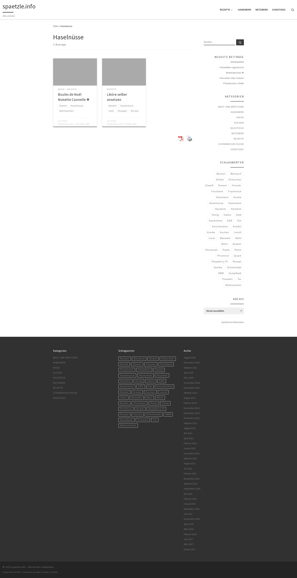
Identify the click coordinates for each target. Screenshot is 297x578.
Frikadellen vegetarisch (232, 67)
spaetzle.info (18, 567)
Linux (212, 238)
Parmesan (211, 249)
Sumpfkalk (235, 273)
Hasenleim (234, 203)
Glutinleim (222, 197)
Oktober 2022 (190, 423)
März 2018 (189, 529)
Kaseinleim (216, 220)
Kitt (239, 220)
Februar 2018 (190, 534)
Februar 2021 (190, 473)
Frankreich (234, 191)
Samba (218, 267)
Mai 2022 (188, 433)
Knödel (237, 226)
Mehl (238, 238)
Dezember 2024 (192, 382)
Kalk (238, 214)
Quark (237, 255)
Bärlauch (235, 173)
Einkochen (235, 179)
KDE (230, 220)
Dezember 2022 (192, 413)
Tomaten (227, 279)
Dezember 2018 (192, 519)
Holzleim (236, 209)
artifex (64, 121)
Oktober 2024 (190, 392)
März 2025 (189, 377)
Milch (224, 244)
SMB (221, 273)
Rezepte (239, 138)
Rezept (237, 261)
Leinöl (237, 232)
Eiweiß (209, 185)
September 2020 (192, 488)
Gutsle (237, 197)
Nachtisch (237, 128)
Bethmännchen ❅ (235, 72)
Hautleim (220, 209)
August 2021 (189, 463)
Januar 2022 (190, 448)
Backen (221, 173)
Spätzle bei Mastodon (232, 322)
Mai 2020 (188, 493)
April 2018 (188, 524)
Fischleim (217, 191)
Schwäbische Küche (231, 144)
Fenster (236, 185)
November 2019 (192, 509)
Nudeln (237, 244)
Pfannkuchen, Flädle (233, 83)
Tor (239, 279)
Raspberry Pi (220, 261)
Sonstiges (237, 149)
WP (19, 572)
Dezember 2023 (192, 408)
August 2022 (189, 428)
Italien (227, 214)
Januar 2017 (190, 549)
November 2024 (192, 387)
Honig (215, 214)
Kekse (240, 117)
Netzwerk (238, 133)
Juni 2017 (188, 539)
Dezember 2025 (192, 362)
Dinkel (220, 179)
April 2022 (188, 438)
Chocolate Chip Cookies (231, 78)
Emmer (222, 185)
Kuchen (239, 122)
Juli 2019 (188, 514)
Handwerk (237, 112)
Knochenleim (220, 226)
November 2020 (192, 478)
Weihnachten (233, 285)
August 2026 (189, 357)
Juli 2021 (188, 468)
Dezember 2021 (192, 453)
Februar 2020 (190, 498)
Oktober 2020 (190, 483)
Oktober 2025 (190, 367)
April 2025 (188, 372)
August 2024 (189, 398)
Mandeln (225, 238)
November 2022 (192, 418)
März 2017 (189, 544)
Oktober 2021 (190, 458)
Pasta (226, 249)
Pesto (237, 249)
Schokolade (234, 267)
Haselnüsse (216, 203)
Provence (223, 255)
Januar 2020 (190, 503)
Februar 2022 (190, 443)
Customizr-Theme (49, 572)
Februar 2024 (190, 403)
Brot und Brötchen (231, 106)
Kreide (211, 232)
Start (55, 26)
